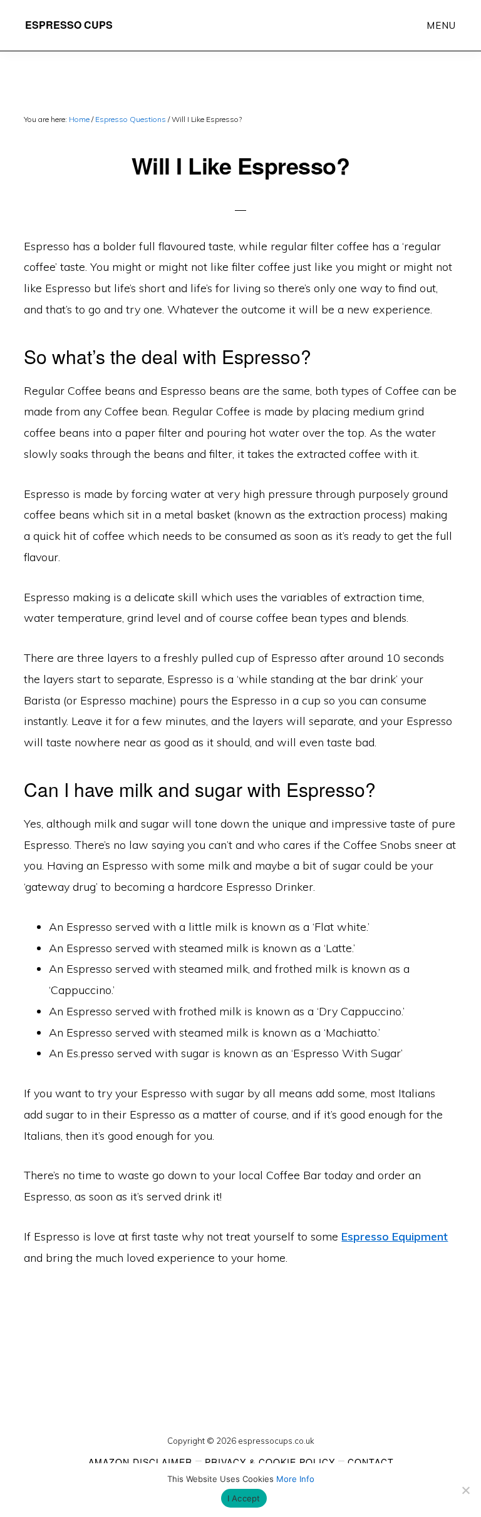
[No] (465, 1490)
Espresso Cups (69, 25)
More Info (295, 1479)
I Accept (244, 1498)
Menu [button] (441, 25)
